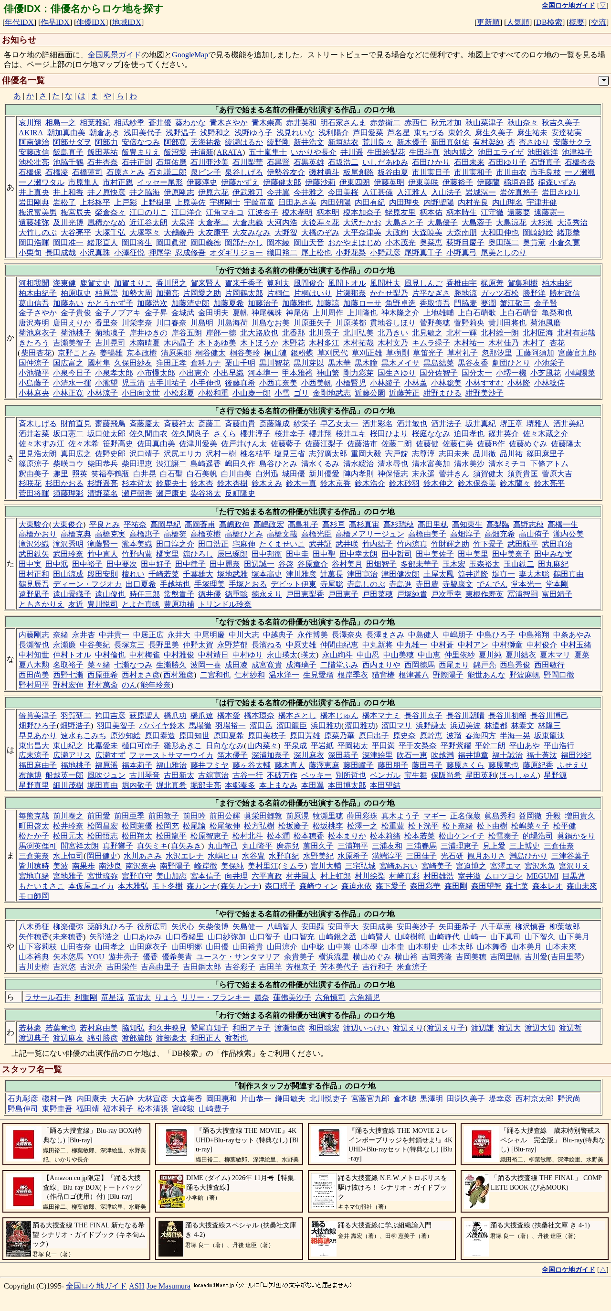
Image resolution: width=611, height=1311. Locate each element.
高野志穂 (528, 524)
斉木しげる (38, 423)
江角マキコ (225, 212)
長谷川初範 (507, 715)
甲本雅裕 (297, 373)
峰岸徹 (205, 866)
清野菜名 (102, 493)
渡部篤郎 (137, 1038)
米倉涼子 (412, 967)
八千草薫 (496, 927)
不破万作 (282, 775)
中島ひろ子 (496, 635)
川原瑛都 (351, 323)
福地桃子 (76, 765)
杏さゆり (534, 142)
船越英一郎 (64, 775)
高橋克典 (76, 534)
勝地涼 (465, 293)
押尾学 (159, 252)
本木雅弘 (133, 886)
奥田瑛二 (503, 242)
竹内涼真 (412, 544)
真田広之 (76, 454)
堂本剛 (557, 584)
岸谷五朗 (186, 333)
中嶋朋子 (457, 635)
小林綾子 (385, 383)
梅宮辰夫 (76, 212)
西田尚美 (34, 675)
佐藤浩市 (362, 444)
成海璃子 (301, 665)
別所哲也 (351, 775)
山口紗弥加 (227, 937)
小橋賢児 (351, 383)
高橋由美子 (427, 534)
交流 (598, 22)
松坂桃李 (328, 826)
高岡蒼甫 (200, 524)
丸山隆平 (257, 846)
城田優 (293, 474)
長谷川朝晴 (465, 715)
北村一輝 (461, 333)
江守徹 (492, 212)
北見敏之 (427, 333)
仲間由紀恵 (339, 645)
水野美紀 (318, 856)
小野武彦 (385, 252)
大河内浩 (282, 222)
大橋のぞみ (320, 232)
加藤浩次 (152, 303)
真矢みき (186, 846)
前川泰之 (68, 816)
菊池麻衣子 (38, 333)
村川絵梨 (370, 876)
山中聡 (312, 947)
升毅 (553, 816)
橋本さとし (297, 715)
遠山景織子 (72, 594)
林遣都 (496, 725)
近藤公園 (370, 393)
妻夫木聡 (534, 574)
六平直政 (267, 876)
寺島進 (400, 584)
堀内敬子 (137, 785)
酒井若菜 (34, 434)
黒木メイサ (400, 363)
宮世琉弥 (102, 876)
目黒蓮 (573, 876)
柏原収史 (76, 293)
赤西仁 (415, 122)
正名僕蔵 (465, 816)
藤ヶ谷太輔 (251, 765)
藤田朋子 (393, 765)
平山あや (524, 745)
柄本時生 (461, 212)
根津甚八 (414, 675)
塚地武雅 (232, 574)
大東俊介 (68, 524)
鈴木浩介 (370, 483)
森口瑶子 (280, 886)
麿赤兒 (287, 846)
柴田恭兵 (102, 464)
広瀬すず (110, 755)
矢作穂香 (34, 937)
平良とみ (104, 524)
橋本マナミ (381, 715)
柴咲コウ (68, 464)
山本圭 (392, 947)
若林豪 (30, 1028)
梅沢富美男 (38, 212)
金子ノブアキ (118, 313)
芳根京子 (301, 967)
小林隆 (518, 383)
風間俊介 (309, 283)
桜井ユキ (351, 434)
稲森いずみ (557, 182)
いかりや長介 (314, 152)
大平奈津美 (362, 232)
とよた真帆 (141, 604)
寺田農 (427, 584)
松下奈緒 (457, 826)
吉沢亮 (91, 967)
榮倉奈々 (110, 212)
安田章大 (343, 927)
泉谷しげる (244, 172)
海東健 (64, 283)
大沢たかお (362, 222)
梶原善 (492, 283)
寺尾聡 (331, 584)
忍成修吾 (190, 252)
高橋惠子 (144, 534)
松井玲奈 (68, 826)
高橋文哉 (282, 534)
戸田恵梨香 (305, 594)
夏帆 (240, 313)
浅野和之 (215, 133)
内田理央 (404, 202)
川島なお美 (271, 323)
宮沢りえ (574, 866)
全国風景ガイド (114, 55)
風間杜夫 (385, 283)
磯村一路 (57, 1099)
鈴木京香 (335, 483)
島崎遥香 (205, 464)
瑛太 (308, 655)
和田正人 (205, 1038)
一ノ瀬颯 (580, 172)
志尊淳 (423, 454)
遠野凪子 (34, 594)
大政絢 (396, 232)
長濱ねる (267, 645)
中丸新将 (377, 645)
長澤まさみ (385, 635)
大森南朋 (461, 232)
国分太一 (477, 373)
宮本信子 (205, 876)
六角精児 (364, 997)
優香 (150, 957)
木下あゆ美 (217, 343)
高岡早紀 (165, 524)
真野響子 (118, 846)
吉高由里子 (160, 967)
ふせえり (572, 765)
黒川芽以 (309, 363)
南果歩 (83, 866)
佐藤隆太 (566, 444)
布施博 (30, 775)
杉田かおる (64, 483)
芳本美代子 (339, 967)
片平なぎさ (431, 293)
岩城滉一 (480, 192)
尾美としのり (504, 252)
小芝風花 (545, 373)
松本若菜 (419, 836)
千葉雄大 (198, 574)
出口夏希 (141, 584)
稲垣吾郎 (519, 182)
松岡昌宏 (102, 826)
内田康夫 (91, 1099)
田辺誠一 (259, 564)
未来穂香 (68, 937)
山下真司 (505, 937)
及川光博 (68, 222)
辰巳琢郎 (232, 554)
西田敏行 (549, 665)
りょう (166, 997)
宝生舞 (415, 775)
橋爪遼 (201, 715)
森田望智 (486, 886)
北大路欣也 (259, 333)
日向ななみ (225, 745)
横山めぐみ (372, 957)
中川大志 (244, 635)
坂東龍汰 (549, 735)
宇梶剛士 (225, 202)
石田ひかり (431, 162)
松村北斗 (247, 836)
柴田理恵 (137, 464)
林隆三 (549, 725)
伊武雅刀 (247, 192)
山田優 (217, 947)
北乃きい (393, 333)
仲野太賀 (198, 645)
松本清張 (152, 1109)
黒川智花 (274, 363)
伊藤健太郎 (282, 182)
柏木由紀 (557, 283)
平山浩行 (559, 745)
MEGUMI (542, 876)
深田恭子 (343, 755)
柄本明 (327, 212)
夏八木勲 (34, 665)
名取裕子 (68, 665)
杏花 (557, 343)
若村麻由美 (99, 1028)
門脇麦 (465, 303)
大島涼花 (511, 222)
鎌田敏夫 (290, 1099)
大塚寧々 (144, 232)
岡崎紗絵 (538, 232)
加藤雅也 (297, 303)
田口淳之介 (175, 544)
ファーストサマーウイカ (171, 755)
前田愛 (98, 816)
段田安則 (102, 574)
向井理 (236, 876)
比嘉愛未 (102, 745)
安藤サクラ (572, 142)
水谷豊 (253, 856)
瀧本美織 (137, 544)
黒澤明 (431, 1099)
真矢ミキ (152, 846)
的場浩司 (538, 836)
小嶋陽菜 (580, 373)
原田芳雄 (305, 735)
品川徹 (484, 454)
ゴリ (301, 393)
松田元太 (68, 836)
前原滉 (297, 816)
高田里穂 (433, 524)
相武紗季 (129, 122)
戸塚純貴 (412, 594)
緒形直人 (102, 242)
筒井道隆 (473, 574)
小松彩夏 (179, 393)
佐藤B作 (491, 444)
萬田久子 (318, 846)
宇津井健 (542, 202)
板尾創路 (358, 172)
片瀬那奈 (351, 293)
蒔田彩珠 (362, 816)
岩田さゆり (561, 192)
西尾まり (454, 665)
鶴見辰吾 (34, 584)
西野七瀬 (68, 675)
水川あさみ (143, 856)
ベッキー (316, 775)
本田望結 (385, 785)
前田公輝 (225, 816)
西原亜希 (102, 675)
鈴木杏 (201, 483)
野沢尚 (569, 1099)
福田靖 (87, 1109)
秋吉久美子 (561, 122)
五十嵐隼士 (268, 152)
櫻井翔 (320, 434)
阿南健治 (34, 142)
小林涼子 (102, 393)
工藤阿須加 (535, 353)
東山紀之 (68, 745)
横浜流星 (333, 957)
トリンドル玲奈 (225, 604)
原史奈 (404, 735)
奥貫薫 (534, 242)
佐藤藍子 (286, 444)
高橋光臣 (316, 534)
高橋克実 (110, 534)
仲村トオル (72, 655)
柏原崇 (106, 293)
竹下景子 (488, 544)
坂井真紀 (480, 423)
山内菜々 (262, 745)
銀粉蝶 (302, 353)
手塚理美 (209, 584)
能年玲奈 (155, 685)
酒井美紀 (568, 423)
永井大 (179, 635)
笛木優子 (232, 755)
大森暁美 (427, 232)
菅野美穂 (435, 323)
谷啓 (286, 564)
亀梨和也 (557, 313)
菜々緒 (98, 665)
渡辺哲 (570, 1028)
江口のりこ (148, 212)
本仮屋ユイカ (91, 886)
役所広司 (152, 927)
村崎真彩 (404, 876)
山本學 (366, 947)
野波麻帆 (524, 675)
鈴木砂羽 (404, 483)
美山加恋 (171, 876)
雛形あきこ (183, 745)
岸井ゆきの (148, 333)
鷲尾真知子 (209, 1028)
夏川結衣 (521, 655)
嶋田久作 (240, 464)
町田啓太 (34, 826)
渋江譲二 (171, 464)
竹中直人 (102, 554)
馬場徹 (200, 725)
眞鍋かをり (576, 836)
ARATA (229, 152)
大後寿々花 (320, 222)
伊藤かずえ (240, 182)
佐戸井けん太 (244, 444)
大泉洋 (182, 222)
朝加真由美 (66, 133)
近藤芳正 (404, 393)
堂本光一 (526, 584)
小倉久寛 (564, 242)
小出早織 (228, 373)
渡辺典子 (34, 1038)
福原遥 (106, 765)
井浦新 (201, 152)
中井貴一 (114, 635)
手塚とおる (248, 584)
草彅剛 (397, 353)
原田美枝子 (267, 735)
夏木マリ (555, 655)
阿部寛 (175, 142)
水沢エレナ (185, 856)
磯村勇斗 (324, 172)
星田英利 (480, 775)
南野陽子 (175, 866)
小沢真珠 (95, 252)
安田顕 (312, 927)
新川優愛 (324, 474)
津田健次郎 (400, 574)
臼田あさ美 (297, 202)
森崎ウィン (318, 886)
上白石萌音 (519, 313)
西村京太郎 (535, 1099)
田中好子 (156, 564)
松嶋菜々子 (530, 826)
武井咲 (347, 544)
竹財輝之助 (450, 544)
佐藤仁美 (457, 444)
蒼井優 (159, 122)
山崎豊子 (214, 1109)
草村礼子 (462, 353)
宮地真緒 (34, 876)
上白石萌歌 (477, 313)
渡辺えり (408, 1028)
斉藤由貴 (240, 423)
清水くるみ (320, 464)
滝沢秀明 (68, 544)
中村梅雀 (144, 655)
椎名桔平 (255, 454)
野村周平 (34, 685)
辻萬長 (331, 574)
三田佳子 (421, 856)
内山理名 (507, 202)
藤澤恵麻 (324, 765)
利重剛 (85, 997)
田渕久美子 (466, 1099)
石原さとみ (125, 172)
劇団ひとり (511, 363)
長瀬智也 (34, 645)
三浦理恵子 (460, 846)
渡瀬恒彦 (289, 1028)
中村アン (473, 645)
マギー (434, 816)
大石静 (122, 1099)
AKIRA (31, 133)
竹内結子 (377, 544)
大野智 (285, 232)
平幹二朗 (490, 745)
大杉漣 (541, 222)
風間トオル (347, 283)
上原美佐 (190, 202)
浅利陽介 (333, 133)
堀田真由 (102, 785)
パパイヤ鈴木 (162, 725)
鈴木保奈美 (477, 483)
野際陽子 (448, 675)
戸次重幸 (446, 594)
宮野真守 (137, 876)
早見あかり (38, 735)
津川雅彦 (301, 574)
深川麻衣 (309, 755)
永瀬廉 (64, 645)
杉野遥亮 (102, 483)
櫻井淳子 (255, 434)
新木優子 (412, 142)
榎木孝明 (297, 212)
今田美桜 (343, 192)
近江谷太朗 (148, 222)
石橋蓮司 (87, 172)
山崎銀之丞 (337, 937)
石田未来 (469, 162)
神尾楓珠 (267, 313)
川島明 (201, 323)
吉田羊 (270, 967)
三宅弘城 (360, 866)
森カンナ (202, 886)
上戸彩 (125, 202)
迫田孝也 (469, 434)
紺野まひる (442, 393)
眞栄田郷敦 (263, 816)
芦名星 (398, 133)
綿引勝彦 (102, 1038)
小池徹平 (34, 373)
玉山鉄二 (519, 564)
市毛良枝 (545, 172)
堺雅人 (538, 423)
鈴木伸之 (438, 483)
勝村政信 (564, 293)
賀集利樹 (522, 283)
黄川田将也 (507, 323)
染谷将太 (205, 493)
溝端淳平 (387, 856)
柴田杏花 (36, 353)
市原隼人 (83, 182)
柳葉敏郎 (564, 927)
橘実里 (167, 554)
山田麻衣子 (148, 947)
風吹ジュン (106, 775)
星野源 (555, 775)
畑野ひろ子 (38, 725)
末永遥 (423, 474)
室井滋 (469, 876)
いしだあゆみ (385, 162)
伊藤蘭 (488, 182)
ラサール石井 (48, 997)
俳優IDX (90, 22)
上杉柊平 (95, 202)
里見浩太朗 (38, 454)
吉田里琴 (566, 957)
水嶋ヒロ (223, 856)
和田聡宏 (324, 1028)
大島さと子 (404, 222)
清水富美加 (431, 464)
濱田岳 (261, 725)
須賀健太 (488, 474)
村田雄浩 (438, 876)
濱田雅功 (360, 725)
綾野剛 (278, 142)
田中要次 (121, 564)
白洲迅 (266, 474)
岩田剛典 (34, 202)
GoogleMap (190, 55)
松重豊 (392, 826)
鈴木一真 (301, 483)
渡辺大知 (540, 1028)
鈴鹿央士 (171, 483)
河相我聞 (34, 283)
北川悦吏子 (328, 1099)
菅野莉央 (469, 323)
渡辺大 (509, 1028)
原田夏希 (228, 735)
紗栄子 (305, 423)
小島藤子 (34, 383)
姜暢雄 (111, 353)
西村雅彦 (178, 675)
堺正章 (511, 423)
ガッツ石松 (500, 293)
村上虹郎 (335, 876)
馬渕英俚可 (38, 846)
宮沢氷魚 (540, 866)
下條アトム (549, 464)
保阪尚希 (446, 775)
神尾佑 (297, 313)
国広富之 (68, 363)
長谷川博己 (549, 715)
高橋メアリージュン (370, 534)
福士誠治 (507, 755)
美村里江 (263, 866)
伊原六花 (213, 192)
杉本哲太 (137, 483)
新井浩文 (309, 142)
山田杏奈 (76, 947)
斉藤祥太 (179, 423)
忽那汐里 (497, 353)
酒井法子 (446, 423)
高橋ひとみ (244, 534)
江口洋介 (186, 212)
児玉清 (133, 383)
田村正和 (34, 574)
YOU (96, 957)
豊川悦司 (102, 604)
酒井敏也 (412, 423)
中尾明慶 (209, 635)
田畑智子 (381, 564)
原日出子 (373, 735)
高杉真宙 (364, 524)
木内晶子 (179, 343)
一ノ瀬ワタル (41, 182)
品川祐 (511, 454)
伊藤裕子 (457, 182)
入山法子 (446, 192)
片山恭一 (256, 1099)
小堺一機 (511, 373)
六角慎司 (330, 997)
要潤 (488, 303)
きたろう (34, 343)
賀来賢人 (205, 283)
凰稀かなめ (106, 222)
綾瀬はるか (244, 142)
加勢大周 (137, 293)
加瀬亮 (167, 293)
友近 (76, 604)
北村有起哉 (576, 333)
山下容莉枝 (38, 947)
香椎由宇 (461, 283)
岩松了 (64, 202)
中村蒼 (442, 645)
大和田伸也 (500, 232)
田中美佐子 (435, 554)
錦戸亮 (484, 665)
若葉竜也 (60, 1028)
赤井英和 (301, 122)
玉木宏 (453, 564)
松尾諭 (194, 826)
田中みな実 (553, 554)
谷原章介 (312, 564)
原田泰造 (160, 735)
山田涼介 (282, 947)
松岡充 (167, 826)
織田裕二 (282, 252)
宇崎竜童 (259, 202)
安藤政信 (34, 152)
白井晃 (144, 474)
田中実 (30, 564)
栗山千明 (240, 363)
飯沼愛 (175, 152)
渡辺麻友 (68, 1038)
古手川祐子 (167, 383)
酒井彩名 (377, 423)
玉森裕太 (484, 564)
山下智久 (540, 937)
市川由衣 (511, 172)
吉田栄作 (121, 967)
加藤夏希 (228, 303)
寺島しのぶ (366, 584)
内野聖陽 (438, 202)
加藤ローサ (362, 303)
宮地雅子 (68, 876)
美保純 (232, 866)
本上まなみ (278, 785)
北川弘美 (358, 333)
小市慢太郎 (156, 373)
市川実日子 (431, 172)
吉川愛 (536, 957)
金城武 (182, 313)
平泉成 (295, 745)
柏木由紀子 (38, 293)
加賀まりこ (133, 283)
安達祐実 (566, 133)
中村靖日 (213, 655)
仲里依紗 (459, 655)
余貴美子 (299, 957)
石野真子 (545, 162)
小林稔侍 (549, 383)
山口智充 (299, 937)
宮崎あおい (398, 866)
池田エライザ (501, 152)
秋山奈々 (522, 122)
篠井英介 (503, 434)
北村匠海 (538, 333)
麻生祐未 (532, 133)
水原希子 (352, 856)
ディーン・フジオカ (87, 584)
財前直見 (76, 423)
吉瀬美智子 (72, 343)
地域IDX (126, 22)
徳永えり (267, 594)
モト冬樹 (167, 886)
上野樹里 (156, 202)
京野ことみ (77, 353)
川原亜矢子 (313, 323)
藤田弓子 (427, 765)
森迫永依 (356, 886)
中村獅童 (507, 645)
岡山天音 (309, 242)
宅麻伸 (243, 544)
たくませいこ (282, 544)
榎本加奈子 (362, 212)
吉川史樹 (34, 967)
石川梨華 (247, 162)
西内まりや (381, 665)
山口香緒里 (185, 937)
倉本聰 (404, 1099)
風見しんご (423, 283)
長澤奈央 (347, 635)
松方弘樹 (259, 826)
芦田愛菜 (368, 133)
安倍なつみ (141, 142)
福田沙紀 (576, 755)
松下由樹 (492, 826)
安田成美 (377, 927)
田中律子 (190, 564)
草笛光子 (428, 353)
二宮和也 (215, 675)
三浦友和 (387, 846)
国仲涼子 (34, 363)
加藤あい (68, 303)
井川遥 (351, 152)
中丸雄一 (412, 645)
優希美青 (177, 957)
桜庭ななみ (431, 434)
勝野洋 (534, 293)
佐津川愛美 (198, 444)
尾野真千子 (423, 252)
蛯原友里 (400, 212)
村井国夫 (301, 876)
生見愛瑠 (318, 675)
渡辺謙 (482, 1028)
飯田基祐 (102, 152)
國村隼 (98, 363)
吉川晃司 (110, 343)
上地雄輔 (438, 313)
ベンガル (385, 775)
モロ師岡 (34, 896)
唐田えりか (72, 323)
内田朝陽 (335, 202)
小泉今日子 (72, 373)
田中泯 (56, 564)
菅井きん (454, 474)
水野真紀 (284, 856)
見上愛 (494, 846)
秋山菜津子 (484, 122)
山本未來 (561, 947)
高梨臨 (497, 524)
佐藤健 (427, 444)
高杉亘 (333, 524)
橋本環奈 (259, 715)
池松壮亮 (34, 162)
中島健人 (423, 635)
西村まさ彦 (141, 675)
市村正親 (118, 182)
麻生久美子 (494, 133)
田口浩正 (213, 544)
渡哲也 (236, 1038)
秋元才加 (446, 122)
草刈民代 (332, 353)
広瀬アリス (72, 755)
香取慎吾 (435, 303)
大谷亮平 (76, 232)
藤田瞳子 (358, 765)
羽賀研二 (76, 715)
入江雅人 (412, 192)
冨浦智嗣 (522, 594)
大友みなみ (251, 232)
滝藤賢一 (102, 544)
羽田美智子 (116, 725)
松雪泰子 (503, 836)
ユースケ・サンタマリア (238, 957)
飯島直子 (68, 152)
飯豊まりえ (141, 152)
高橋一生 (563, 524)
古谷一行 (247, 775)
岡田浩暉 (34, 242)
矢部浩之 (104, 937)
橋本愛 (228, 715)
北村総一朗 (500, 333)
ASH (137, 1286)
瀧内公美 (568, 534)
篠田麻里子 (546, 454)
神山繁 (327, 373)
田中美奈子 (511, 554)
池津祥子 (577, 152)
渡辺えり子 (446, 1028)
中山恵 (429, 655)
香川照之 (171, 283)
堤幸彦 (500, 1099)
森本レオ (547, 886)
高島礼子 (303, 524)
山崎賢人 (375, 937)
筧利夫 (278, 283)
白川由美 (236, 474)
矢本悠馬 (68, 957)
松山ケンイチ (462, 836)
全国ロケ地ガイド (96, 1286)
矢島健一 (247, 927)
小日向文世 (141, 393)
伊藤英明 (389, 182)
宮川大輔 (326, 866)
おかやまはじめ (354, 242)
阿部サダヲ (72, 142)
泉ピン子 (205, 172)
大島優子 (442, 222)
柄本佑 (431, 212)
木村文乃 (393, 343)
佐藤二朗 (396, 444)
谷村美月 (347, 564)
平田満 (383, 745)
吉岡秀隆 (436, 957)
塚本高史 (267, 574)
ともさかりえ (41, 604)
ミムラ (293, 866)
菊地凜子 (110, 333)
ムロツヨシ (504, 876)
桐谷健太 (210, 353)
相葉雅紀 (95, 122)
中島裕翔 (534, 635)
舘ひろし (198, 554)
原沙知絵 (125, 735)
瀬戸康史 (171, 493)
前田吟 (194, 816)
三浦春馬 (421, 846)
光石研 (452, 856)
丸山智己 (223, 846)
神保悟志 (393, 474)
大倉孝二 (213, 222)
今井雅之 (309, 192)
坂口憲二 (68, 434)
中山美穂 (398, 655)
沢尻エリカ (183, 454)
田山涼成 (68, 574)
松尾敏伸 (225, 826)
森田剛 (455, 886)
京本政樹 (141, 353)
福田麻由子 (38, 765)
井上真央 (34, 192)
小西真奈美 (278, 383)
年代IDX (19, 22)
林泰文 (522, 725)
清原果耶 (176, 353)
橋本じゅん (339, 715)
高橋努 (175, 534)
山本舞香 (492, 947)
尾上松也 (316, 252)
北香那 (293, 333)
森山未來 (582, 886)
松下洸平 (423, 826)
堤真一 (503, 574)
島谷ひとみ (278, 464)
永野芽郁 (232, 645)
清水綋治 (358, 464)
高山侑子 (534, 534)
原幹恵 (431, 735)
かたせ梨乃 (389, 293)
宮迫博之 (471, 866)
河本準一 (263, 373)
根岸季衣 (352, 675)
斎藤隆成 (274, 423)
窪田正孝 (171, 363)
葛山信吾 (34, 303)
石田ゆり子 (507, 162)
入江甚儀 (377, 192)
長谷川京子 (423, 715)
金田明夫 (213, 313)
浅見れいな (295, 133)
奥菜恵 (431, 242)
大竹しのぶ (38, 232)
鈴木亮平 (549, 483)
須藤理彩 (68, 493)
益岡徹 (530, 816)
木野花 (293, 343)
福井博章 (473, 755)
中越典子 (278, 635)
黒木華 (339, 363)
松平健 (564, 826)
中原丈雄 (301, 645)
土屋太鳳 (438, 574)
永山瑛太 (282, 655)
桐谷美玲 (245, 353)
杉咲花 (30, 483)
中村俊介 (542, 645)
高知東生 (467, 524)
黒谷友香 (473, 363)
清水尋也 (393, 464)
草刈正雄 (367, 353)
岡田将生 (137, 242)
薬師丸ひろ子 (110, 927)
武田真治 (557, 544)
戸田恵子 (343, 594)
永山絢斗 (337, 655)
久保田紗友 (133, 363)
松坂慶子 (293, 826)
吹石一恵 (412, 755)
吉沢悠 (64, 967)
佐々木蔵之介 (546, 434)
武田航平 (522, 544)
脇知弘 (133, 1028)
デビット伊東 (293, 584)
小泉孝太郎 (114, 373)
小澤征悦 (129, 252)
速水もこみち (83, 735)
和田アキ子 (251, 1028)
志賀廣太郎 (328, 454)
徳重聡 (236, 594)
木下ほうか (259, 343)
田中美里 (473, 554)
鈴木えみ (267, 483)
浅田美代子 (143, 133)
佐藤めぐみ (528, 444)
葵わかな (190, 122)
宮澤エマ (505, 866)
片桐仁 (278, 293)
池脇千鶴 (68, 162)
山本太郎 (457, 947)
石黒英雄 (309, 162)
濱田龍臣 (291, 725)
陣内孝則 (358, 474)
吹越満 (442, 755)
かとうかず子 (110, 303)
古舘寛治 (213, 775)
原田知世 (194, 735)
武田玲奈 (68, 554)
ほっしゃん (518, 775)
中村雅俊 (179, 655)
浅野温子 (181, 133)
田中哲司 (396, 554)
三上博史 (524, 846)
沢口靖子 (144, 454)
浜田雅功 (326, 725)
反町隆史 (240, 493)
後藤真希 (240, 383)
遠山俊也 (110, 594)
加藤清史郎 (190, 303)
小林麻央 (34, 393)
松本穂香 (309, 836)
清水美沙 (469, 464)
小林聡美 (446, 383)
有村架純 (488, 142)
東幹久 (459, 133)
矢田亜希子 (458, 927)
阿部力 (106, 142)
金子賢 (545, 303)
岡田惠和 (221, 1099)
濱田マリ (396, 725)
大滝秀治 (572, 222)
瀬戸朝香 (137, 493)
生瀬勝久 (171, 665)
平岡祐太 (352, 745)
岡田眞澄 (171, 242)
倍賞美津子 (38, 715)
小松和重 (213, 393)
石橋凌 (56, 172)
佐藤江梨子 (324, 444)
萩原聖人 (144, 715)
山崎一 (475, 937)
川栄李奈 (137, 323)
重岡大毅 (366, 454)
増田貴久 (580, 816)
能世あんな (486, 675)
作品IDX (55, 22)
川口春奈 (171, 323)
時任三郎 (144, 594)
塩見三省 (289, 454)
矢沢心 (182, 927)
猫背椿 (383, 675)
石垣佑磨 (171, 162)
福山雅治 (171, 765)
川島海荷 (232, 323)
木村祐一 (469, 343)
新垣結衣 (343, 142)
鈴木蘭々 (515, 483)
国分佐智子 (439, 373)
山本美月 (526, 947)
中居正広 (148, 635)
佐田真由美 (156, 444)
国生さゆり (397, 373)
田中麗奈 (225, 564)
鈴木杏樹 (232, 483)
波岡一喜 (205, 665)
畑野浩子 (75, 725)
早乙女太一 (339, 423)
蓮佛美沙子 (292, 997)
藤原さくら (465, 765)
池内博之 (458, 152)
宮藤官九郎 (577, 353)
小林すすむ (484, 383)
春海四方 (480, 735)
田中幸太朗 (358, 554)
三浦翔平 (352, 846)
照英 (79, 474)
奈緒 (60, 635)
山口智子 (265, 937)
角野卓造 (400, 303)
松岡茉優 (137, 826)
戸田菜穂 (377, 594)
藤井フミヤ (209, 765)
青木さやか (229, 122)
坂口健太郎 (106, 434)
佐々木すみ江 (41, 444)
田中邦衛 (267, 554)
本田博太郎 (347, 785)
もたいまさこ (41, 886)
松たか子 (34, 836)
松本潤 (278, 836)
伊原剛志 (179, 192)
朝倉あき (104, 133)
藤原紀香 (538, 765)
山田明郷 (186, 947)
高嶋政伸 (234, 524)
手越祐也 (175, 584)
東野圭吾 (57, 1109)
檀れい (133, 574)
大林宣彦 (152, 1099)
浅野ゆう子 (253, 133)
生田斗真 (424, 152)
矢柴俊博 (213, 927)
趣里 (60, 474)
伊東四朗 (354, 182)
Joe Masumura (168, 1286)
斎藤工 (209, 423)
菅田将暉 (34, 493)
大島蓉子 (477, 222)
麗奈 (261, 997)
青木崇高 (267, 122)
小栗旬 (30, 252)
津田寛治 (362, 574)
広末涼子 (34, 755)
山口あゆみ (143, 937)
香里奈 (106, 323)
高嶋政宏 (268, 524)
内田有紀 (370, 202)
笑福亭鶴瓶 (110, 474)
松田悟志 (102, 836)
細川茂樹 (68, 785)
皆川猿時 (34, 866)
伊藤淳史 (202, 182)
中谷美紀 (95, 645)
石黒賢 (278, 162)
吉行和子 (377, 967)
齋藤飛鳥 (110, 423)
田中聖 (324, 554)
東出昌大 (34, 745)
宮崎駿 (183, 1109)
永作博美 (312, 635)
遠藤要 (518, 212)
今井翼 (278, 192)
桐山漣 (275, 353)
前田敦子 (163, 816)
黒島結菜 (438, 363)
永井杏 (83, 635)
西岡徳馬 (419, 665)
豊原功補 (179, 604)
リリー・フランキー (215, 997)
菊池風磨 (545, 323)
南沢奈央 (141, 866)
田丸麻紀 (553, 564)
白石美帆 (202, 474)
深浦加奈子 (271, 755)
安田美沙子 (416, 927)
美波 (60, 866)
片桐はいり (313, 293)
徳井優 (209, 594)
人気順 (517, 22)
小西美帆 (316, 383)
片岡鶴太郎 (244, 293)
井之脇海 (144, 192)
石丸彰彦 (23, 1099)
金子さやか (38, 313)
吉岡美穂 (471, 957)
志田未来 (454, 454)
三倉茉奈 (34, 856)
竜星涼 (112, 997)
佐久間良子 (190, 434)
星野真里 (34, 785)
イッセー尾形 (160, 182)
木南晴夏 (144, 343)
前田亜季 (129, 816)
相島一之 (60, 122)
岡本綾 (278, 242)
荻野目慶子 (465, 242)
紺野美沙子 (484, 393)
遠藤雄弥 (34, 222)
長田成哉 (60, 252)
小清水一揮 (72, 383)
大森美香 (187, 1099)
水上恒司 (68, 856)
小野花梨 (351, 252)
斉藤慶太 (144, 423)
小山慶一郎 (251, 393)
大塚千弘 (110, 232)
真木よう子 (400, 816)
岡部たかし (244, 242)
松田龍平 (171, 836)
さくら (224, 434)
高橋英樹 (205, 534)
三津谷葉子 (570, 856)
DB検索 (549, 22)
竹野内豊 (137, 554)
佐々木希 (83, 444)
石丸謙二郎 (167, 172)
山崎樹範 (410, 937)
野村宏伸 (68, 685)
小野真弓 (461, 252)
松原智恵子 (209, 836)
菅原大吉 (557, 474)
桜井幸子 (289, 434)
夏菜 (582, 655)
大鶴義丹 (179, 232)
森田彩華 (425, 886)
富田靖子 (557, 594)
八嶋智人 (282, 927)
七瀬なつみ (133, 665)
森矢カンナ (240, 886)
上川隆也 (362, 313)
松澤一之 (362, 826)
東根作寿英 (484, 594)
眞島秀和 (500, 816)
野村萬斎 (102, 685)
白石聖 (171, 474)
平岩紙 (322, 745)
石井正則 (137, 162)
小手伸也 (205, 383)
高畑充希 (500, 534)
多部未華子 (419, 564)
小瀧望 (106, 383)
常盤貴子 (179, 594)
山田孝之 (110, 947)
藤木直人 (289, 765)
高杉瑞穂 (398, 524)
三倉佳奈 (559, 846)
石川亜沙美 (209, 162)
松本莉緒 (385, 836)
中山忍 (368, 655)
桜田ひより (389, 434)
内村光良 (473, 202)
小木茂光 (400, 242)
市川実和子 (473, 172)
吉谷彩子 (240, 967)
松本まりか (347, 836)
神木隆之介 (400, 313)
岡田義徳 (205, 242)
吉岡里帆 (505, 957)
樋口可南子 (141, 745)
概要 (576, 22)
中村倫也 (110, 655)
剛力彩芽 (358, 373)
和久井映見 (167, 1028)
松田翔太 (137, 836)
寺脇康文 (457, 584)
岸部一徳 (221, 333)
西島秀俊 (515, 665)
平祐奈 (135, 524)
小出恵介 (194, 373)
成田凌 (236, 665)
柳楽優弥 (68, 927)
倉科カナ (205, 363)
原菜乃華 (339, 735)
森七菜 (517, 886)
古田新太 (179, 775)
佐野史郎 (110, 454)
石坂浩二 (343, 162)
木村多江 (324, 343)
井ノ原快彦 (106, 192)
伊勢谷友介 (286, 172)
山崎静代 (444, 937)
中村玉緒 (576, 645)
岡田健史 (102, 856)
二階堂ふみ (339, 665)
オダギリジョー (236, 252)
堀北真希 (171, 785)
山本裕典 (34, 957)
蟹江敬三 (515, 303)
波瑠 (454, 735)
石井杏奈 (102, 162)
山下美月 (574, 937)
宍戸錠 (396, 454)
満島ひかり (528, 856)
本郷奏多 (240, 785)
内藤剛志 (34, 635)
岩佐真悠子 (519, 192)
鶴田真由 (568, 574)
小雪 (282, 393)
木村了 (534, 343)
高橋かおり (38, 534)
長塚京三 (129, 645)
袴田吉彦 (110, 715)
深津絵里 (377, 755)
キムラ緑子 (431, 343)
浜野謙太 (431, 725)
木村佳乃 (503, 343)
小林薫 (415, 383)
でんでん (492, 584)
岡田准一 (68, 242)
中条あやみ (572, 635)
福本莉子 (137, 765)
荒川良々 (377, 142)
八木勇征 (34, 927)
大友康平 (213, 232)
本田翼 (312, 785)
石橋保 (30, 172)
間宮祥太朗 (80, 846)
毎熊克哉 (34, 816)
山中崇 (339, 947)
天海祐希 (205, 142)
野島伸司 (23, 1109)
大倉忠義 (247, 222)
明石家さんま (343, 122)
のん (129, 685)
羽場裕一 (230, 725)
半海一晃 (515, 735)
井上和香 (68, 192)
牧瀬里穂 (328, 816)
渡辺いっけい (366, 1028)
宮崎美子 (436, 866)
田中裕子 (87, 564)
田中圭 (297, 554)
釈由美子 (34, 474)
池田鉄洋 (542, 152)
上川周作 (328, 313)
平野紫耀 (456, 745)
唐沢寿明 (34, 323)
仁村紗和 (249, 675)
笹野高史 (118, 444)
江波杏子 (263, 212)
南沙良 (110, 866)
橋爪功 (175, 715)
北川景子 (324, 333)
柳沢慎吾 (530, 927)
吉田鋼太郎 (202, 967)
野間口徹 (559, 675)
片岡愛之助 (202, 293)
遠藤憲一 (549, 212)
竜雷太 (139, 997)
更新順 (488, 22)
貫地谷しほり (393, 323)
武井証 (320, 544)
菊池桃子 (76, 333)
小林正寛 (68, 393)
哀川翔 (30, 122)
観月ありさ (486, 856)
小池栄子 (549, 363)
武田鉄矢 (34, 554)
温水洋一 (284, 675)
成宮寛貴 (267, 665)
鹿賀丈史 (95, 283)
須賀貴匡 (522, 474)
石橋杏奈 (580, 162)
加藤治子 (263, 303)
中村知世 (34, 655)
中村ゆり (247, 655)
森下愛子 (391, 886)
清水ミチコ (507, 464)
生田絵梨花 (386, 152)
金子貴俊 (76, 313)
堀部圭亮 (205, 785)
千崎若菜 (163, 574)
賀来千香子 (244, 283)
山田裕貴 (247, 947)
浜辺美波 (465, 725)
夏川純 (490, 655)
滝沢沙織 (34, 544)
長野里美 (163, 645)
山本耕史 (423, 947)
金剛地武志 (332, 393)
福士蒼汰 (542, 755)
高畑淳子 (465, 534)
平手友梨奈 (418, 745)
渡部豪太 (171, 1038)
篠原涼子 (34, 464)
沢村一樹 (221, 454)
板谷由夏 (393, 172)
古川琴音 (144, 775)
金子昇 (156, 313)
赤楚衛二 (385, 122)
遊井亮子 (123, 957)
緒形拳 (568, 232)
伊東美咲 (423, 182)
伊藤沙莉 (320, 182)
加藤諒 (327, 303)
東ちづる (429, 133)
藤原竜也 (503, 765)
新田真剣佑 (450, 142)
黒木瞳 (366, 363)
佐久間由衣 (148, 434)
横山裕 (406, 957)
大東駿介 (34, 524)
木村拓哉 (358, 343)
